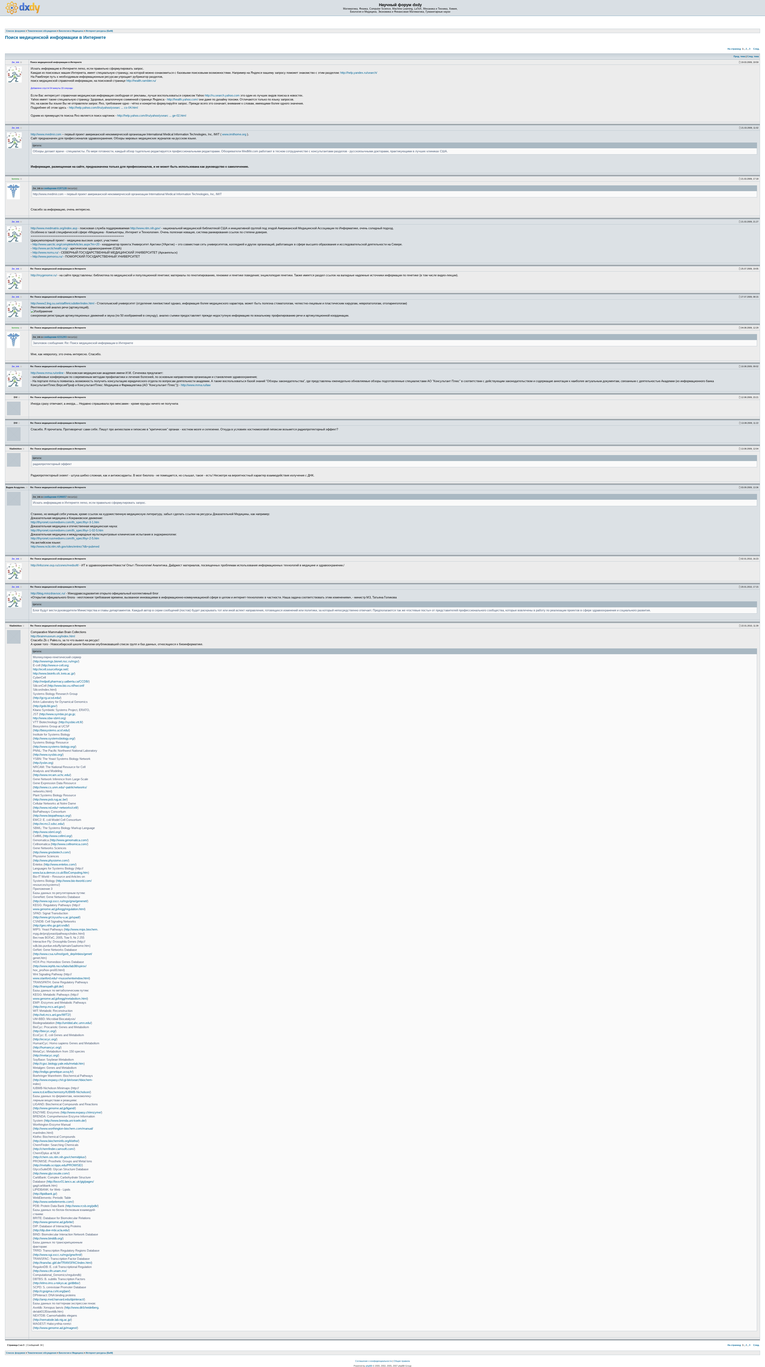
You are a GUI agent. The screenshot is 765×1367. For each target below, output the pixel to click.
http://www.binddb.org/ (48, 1238)
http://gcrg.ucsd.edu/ (47, 697)
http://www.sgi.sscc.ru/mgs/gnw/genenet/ (60, 901)
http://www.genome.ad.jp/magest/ (55, 1328)
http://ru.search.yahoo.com (222, 95)
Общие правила (402, 1361)
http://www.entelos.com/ (60, 864)
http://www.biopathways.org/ (52, 815)
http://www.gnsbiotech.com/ (52, 852)
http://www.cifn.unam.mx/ (50, 1271)
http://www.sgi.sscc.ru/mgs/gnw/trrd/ (57, 1254)
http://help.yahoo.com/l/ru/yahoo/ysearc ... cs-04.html (103, 107)
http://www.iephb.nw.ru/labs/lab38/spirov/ (60, 966)
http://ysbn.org (43, 762)
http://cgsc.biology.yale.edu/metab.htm (59, 1063)
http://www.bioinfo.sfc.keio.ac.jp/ (53, 673)
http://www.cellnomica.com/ (69, 844)
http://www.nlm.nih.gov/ (145, 228)
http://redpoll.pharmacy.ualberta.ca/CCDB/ (61, 681)
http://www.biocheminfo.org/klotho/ (56, 1141)
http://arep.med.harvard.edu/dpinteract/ (59, 1299)
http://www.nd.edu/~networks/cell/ (55, 807)
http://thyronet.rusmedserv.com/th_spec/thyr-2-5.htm (65, 538)
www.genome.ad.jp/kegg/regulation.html (58, 909)
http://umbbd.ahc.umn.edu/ (73, 1023)
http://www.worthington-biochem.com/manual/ (63, 1128)
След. (756, 49)
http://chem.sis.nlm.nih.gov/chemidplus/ (59, 1157)
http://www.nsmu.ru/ (45, 252)
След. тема (753, 56)
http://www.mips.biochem (81, 929)
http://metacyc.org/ (46, 1055)
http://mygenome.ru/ (44, 275)
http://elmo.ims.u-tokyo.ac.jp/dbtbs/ (56, 1283)
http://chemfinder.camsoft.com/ (54, 1149)
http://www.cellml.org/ (57, 836)
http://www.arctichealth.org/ (50, 248)
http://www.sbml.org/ (47, 832)
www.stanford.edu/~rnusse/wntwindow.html (61, 978)
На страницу (734, 49)
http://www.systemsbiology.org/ (54, 738)
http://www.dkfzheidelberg (81, 1307)
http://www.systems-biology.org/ (54, 746)
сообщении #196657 (55, 497)
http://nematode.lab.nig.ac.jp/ (52, 1319)
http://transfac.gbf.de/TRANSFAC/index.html (62, 1262)
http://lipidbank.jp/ (45, 1193)
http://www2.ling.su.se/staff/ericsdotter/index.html (62, 303)
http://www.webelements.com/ (53, 1201)
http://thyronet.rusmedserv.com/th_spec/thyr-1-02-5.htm (67, 530)
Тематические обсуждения (41, 1353)
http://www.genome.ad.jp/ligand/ (54, 1108)
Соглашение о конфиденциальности (373, 1361)
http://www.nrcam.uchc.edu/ (52, 775)
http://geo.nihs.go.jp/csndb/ (51, 925)
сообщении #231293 (55, 337)
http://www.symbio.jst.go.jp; (58, 714)
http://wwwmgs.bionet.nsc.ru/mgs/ (56, 661)
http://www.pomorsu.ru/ (47, 256)
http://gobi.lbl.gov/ (45, 706)
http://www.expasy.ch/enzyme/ (81, 1112)
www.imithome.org (234, 134)
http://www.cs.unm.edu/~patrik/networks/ (60, 787)
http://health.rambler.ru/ (141, 80)
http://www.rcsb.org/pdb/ (82, 1206)
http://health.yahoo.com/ (182, 99)
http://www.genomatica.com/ (69, 840)
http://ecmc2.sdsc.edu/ (49, 823)
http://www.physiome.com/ (51, 860)
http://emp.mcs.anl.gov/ (49, 1006)
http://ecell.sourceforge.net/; (51, 669)
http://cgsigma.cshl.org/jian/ (51, 1291)
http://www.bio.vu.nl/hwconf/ (66, 685)
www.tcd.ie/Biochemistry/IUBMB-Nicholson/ (61, 1092)
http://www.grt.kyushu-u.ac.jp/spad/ (56, 917)
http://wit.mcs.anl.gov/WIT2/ (52, 1014)
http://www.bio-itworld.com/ (74, 880)
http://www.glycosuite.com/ (51, 1173)
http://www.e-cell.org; (55, 665)
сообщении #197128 (55, 188)
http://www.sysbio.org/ (48, 754)
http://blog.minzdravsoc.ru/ (48, 593)
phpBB (369, 1366)
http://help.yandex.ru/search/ (358, 72)
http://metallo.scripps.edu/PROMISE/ (58, 1165)
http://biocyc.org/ (44, 1031)
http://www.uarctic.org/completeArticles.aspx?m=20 (65, 244)
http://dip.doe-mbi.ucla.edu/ (51, 1230)
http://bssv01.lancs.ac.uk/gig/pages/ (70, 1181)
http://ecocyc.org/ (45, 1039)
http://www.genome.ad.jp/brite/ (53, 1222)
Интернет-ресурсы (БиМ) (99, 1353)
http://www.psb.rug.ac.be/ (50, 799)
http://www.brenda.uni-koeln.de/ (65, 1120)
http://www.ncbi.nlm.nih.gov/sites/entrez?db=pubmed (65, 546)
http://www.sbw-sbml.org (49, 718)
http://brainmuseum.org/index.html (53, 636)
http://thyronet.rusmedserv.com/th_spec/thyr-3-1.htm (65, 522)
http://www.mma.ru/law (196, 385)
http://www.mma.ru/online (47, 373)
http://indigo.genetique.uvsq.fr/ (53, 1071)
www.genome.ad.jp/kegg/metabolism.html (60, 998)
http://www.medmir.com (46, 134)
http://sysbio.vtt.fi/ (70, 722)
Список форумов (15, 1353)
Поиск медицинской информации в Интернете (55, 37)
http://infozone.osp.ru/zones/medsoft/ (55, 565)
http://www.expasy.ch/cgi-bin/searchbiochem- (63, 1080)
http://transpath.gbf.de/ (48, 986)
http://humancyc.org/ (47, 1047)
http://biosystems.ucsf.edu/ (51, 730)
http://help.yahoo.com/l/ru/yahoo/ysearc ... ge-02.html (151, 115)
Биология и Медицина (71, 1353)
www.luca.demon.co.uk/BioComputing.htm (60, 872)
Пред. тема (739, 56)
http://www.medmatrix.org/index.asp (54, 228)
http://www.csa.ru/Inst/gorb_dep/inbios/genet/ (63, 954)
